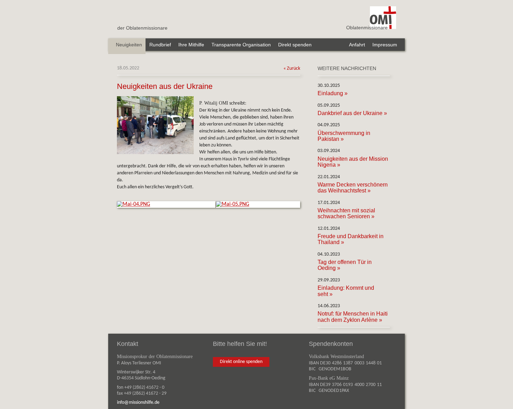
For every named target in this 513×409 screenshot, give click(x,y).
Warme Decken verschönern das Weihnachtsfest (353, 188)
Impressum (384, 44)
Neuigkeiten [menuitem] (129, 44)
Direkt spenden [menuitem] (295, 44)
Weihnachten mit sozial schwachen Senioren (346, 213)
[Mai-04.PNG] (133, 204)
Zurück (293, 68)
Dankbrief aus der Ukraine (350, 113)
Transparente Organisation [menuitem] (241, 44)
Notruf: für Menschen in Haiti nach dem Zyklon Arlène (353, 317)
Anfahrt (357, 44)
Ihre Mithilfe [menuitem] (191, 44)
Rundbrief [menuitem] (160, 44)
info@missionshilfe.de (138, 402)
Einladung (330, 93)
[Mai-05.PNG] (232, 204)
